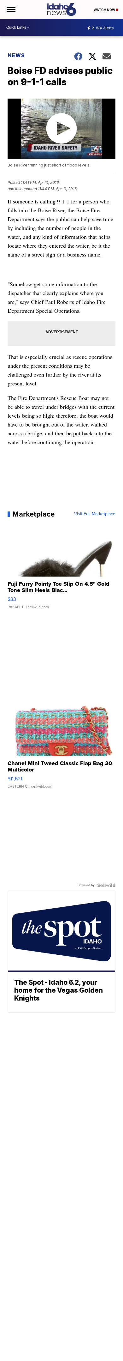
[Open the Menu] (10, 9)
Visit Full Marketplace (94, 514)
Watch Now (105, 10)
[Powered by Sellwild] (106, 885)
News (16, 55)
